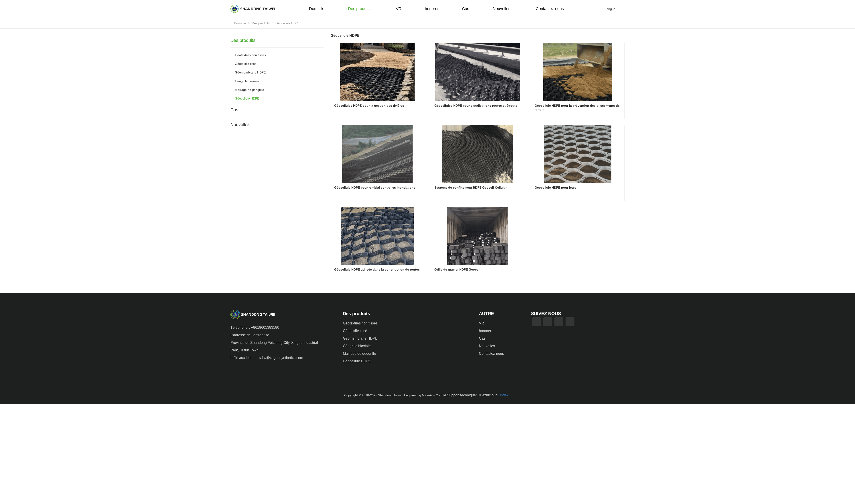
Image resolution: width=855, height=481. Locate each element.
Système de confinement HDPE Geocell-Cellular (470, 187)
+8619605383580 (265, 327)
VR (398, 8)
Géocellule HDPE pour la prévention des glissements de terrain (578, 108)
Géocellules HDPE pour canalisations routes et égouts (475, 105)
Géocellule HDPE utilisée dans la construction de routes (377, 269)
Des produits (261, 23)
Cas (465, 8)
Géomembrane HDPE (250, 72)
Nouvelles (240, 124)
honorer (432, 8)
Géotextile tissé (245, 63)
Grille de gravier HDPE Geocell (457, 269)
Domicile (316, 8)
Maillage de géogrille (249, 90)
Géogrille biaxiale (247, 81)
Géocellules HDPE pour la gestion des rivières (369, 105)
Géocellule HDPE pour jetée (555, 187)
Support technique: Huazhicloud (472, 395)
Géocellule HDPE (247, 98)
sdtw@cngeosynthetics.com (281, 358)
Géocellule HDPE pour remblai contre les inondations (374, 187)
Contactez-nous (550, 8)
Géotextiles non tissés (250, 55)
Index (504, 395)
